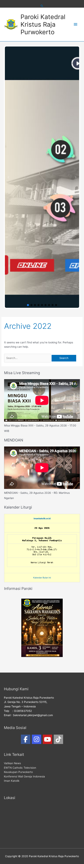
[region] (42, 177)
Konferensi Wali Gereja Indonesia (24, 776)
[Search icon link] (42, 6)
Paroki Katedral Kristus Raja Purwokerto (43, 24)
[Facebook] (25, 739)
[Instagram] (36, 739)
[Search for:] (28, 358)
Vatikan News (12, 763)
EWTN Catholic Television (20, 767)
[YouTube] (47, 739)
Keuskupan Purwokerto (18, 772)
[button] (8, 177)
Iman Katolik (11, 780)
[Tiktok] (58, 739)
